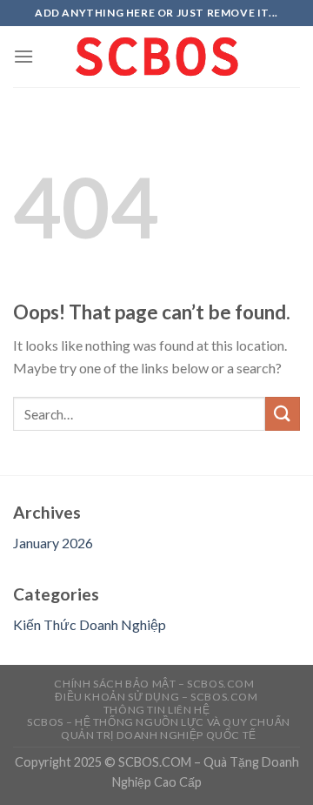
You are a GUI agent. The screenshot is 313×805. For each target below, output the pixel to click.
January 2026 (53, 542)
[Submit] (282, 414)
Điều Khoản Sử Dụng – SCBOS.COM (156, 696)
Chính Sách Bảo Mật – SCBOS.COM (154, 683)
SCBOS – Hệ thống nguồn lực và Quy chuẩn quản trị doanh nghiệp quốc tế (158, 728)
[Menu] (23, 56)
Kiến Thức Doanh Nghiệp (89, 624)
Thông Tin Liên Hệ (156, 709)
